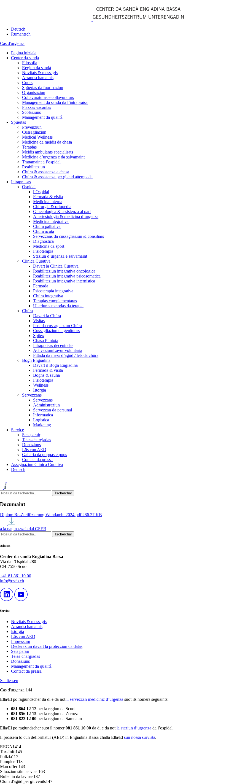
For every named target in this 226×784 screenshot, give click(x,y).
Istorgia (39, 390)
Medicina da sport (48, 246)
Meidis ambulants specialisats (47, 152)
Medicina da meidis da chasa (47, 142)
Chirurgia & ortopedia (52, 206)
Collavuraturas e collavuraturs (48, 97)
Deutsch (18, 29)
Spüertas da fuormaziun (42, 87)
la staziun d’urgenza (134, 728)
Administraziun (46, 405)
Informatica (43, 415)
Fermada (40, 286)
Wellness (41, 385)
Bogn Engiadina (36, 360)
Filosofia (29, 62)
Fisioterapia (43, 251)
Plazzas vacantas (36, 107)
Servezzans (32, 395)
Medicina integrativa (51, 221)
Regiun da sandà (36, 67)
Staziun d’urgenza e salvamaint (60, 256)
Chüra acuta (43, 231)
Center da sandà (25, 57)
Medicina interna (47, 201)
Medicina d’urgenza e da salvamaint (53, 157)
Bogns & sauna (46, 375)
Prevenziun (32, 127)
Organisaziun (33, 92)
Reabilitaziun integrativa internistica (64, 281)
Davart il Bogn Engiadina (55, 365)
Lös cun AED (34, 449)
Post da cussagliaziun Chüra (57, 325)
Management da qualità (42, 117)
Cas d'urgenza (12, 43)
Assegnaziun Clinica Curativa (37, 464)
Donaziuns (31, 444)
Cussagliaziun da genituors (56, 330)
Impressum (20, 641)
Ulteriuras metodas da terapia (58, 305)
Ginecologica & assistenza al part (62, 211)
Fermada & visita (48, 196)
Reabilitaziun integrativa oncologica (64, 271)
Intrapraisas (21, 181)
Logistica (41, 419)
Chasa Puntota (45, 340)
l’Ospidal (41, 191)
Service (17, 429)
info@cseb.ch (12, 580)
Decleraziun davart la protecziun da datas (46, 646)
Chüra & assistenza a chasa (45, 171)
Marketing (42, 424)
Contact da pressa (37, 459)
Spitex (38, 335)
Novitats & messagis (40, 72)
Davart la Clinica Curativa (56, 266)
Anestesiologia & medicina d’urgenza (65, 216)
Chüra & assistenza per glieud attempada (57, 176)
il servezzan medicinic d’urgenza (94, 699)
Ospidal (29, 186)
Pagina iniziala (23, 52)
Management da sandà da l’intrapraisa (55, 102)
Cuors (27, 82)
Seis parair (31, 434)
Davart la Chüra (47, 315)
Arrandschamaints (37, 77)
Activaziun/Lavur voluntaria (57, 350)
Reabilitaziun (33, 167)
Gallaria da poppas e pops (44, 454)
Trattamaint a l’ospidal (41, 162)
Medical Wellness (37, 137)
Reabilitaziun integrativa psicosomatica (67, 276)
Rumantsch (21, 34)
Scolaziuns (31, 112)
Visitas (39, 320)
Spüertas (18, 122)
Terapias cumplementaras (55, 300)
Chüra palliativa (47, 226)
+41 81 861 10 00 (15, 575)
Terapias (29, 147)
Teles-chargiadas (36, 439)
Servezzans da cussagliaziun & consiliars (68, 236)
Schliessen (9, 680)
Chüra (27, 310)
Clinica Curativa (36, 261)
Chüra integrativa (48, 295)
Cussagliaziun (34, 132)
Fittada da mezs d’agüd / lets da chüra (65, 355)
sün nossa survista (139, 737)
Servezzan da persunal (52, 410)
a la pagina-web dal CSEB (23, 528)
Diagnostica (43, 241)
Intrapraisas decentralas (53, 345)
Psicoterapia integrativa (53, 291)
